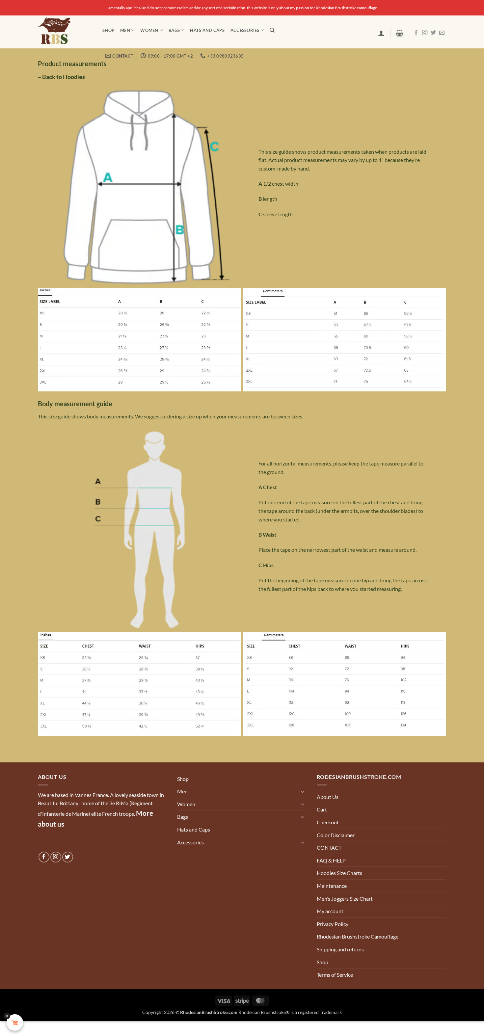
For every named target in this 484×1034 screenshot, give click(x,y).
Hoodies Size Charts (339, 873)
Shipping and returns (340, 949)
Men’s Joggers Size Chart (345, 898)
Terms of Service (335, 974)
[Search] (272, 30)
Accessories (244, 30)
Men (125, 30)
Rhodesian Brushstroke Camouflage (357, 936)
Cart (322, 809)
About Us (327, 797)
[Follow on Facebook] (416, 33)
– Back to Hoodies (61, 76)
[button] (381, 33)
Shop (108, 30)
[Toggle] (303, 791)
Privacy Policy (332, 924)
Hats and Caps (207, 30)
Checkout (328, 822)
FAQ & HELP (331, 860)
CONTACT (329, 847)
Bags (174, 30)
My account (330, 911)
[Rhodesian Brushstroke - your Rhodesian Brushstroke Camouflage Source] (65, 31)
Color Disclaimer (336, 835)
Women (149, 30)
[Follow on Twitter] (433, 33)
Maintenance (332, 886)
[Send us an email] (441, 33)
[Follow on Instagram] (424, 33)
